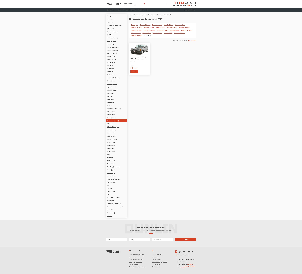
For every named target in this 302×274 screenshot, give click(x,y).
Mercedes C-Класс (180, 25)
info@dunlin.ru (190, 264)
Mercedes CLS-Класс (136, 27)
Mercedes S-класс (136, 33)
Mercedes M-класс (174, 30)
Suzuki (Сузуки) (111, 173)
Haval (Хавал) (111, 213)
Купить (134, 71)
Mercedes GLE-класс (136, 30)
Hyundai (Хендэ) (111, 87)
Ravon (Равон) (111, 145)
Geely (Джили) (111, 74)
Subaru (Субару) (111, 170)
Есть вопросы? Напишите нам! (136, 257)
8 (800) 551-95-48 (185, 251)
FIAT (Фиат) (110, 68)
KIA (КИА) (109, 105)
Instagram (183, 267)
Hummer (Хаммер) (112, 84)
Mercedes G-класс (160, 27)
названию (193, 40)
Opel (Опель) (110, 133)
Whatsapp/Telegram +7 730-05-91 (184, 5)
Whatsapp (186, 266)
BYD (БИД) (110, 35)
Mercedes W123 (168, 33)
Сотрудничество (156, 264)
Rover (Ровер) (111, 151)
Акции (134, 10)
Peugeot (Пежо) (111, 136)
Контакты (141, 10)
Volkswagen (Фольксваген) (114, 179)
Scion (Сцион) (110, 200)
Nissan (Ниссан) (111, 130)
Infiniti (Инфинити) (112, 90)
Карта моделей (111, 10)
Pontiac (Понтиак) (112, 139)
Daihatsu (109, 216)
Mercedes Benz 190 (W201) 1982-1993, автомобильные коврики (138, 58)
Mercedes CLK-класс (145, 25)
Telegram (192, 266)
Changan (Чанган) (111, 41)
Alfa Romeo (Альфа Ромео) (114, 25)
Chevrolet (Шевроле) (113, 47)
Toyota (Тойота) (111, 176)
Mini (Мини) (110, 124)
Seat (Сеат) (110, 157)
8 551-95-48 (186, 2)
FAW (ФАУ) (110, 65)
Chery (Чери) (110, 44)
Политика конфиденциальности (159, 262)
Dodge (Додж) (111, 62)
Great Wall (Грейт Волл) (113, 78)
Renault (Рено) (111, 148)
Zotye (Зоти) (110, 210)
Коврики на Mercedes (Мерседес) (150, 15)
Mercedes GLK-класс (149, 30)
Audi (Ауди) (110, 22)
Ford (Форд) (110, 71)
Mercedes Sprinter (157, 33)
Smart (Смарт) (111, 164)
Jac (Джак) (110, 96)
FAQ (147, 10)
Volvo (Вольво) (111, 182)
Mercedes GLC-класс (179, 33)
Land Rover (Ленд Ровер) (114, 108)
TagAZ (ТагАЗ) (111, 191)
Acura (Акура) (110, 19)
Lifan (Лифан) (111, 114)
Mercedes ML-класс (186, 30)
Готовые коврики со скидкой (115, 206)
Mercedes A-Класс (157, 25)
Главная (131, 15)
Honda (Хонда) (111, 81)
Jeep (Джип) (110, 102)
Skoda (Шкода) (111, 160)
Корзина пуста (190, 10)
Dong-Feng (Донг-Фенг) (113, 197)
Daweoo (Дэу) (111, 56)
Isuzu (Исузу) (110, 93)
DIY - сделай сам (156, 267)
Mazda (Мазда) (111, 117)
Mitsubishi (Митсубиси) (113, 127)
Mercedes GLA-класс (184, 27)
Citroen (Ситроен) (112, 53)
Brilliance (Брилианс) (112, 32)
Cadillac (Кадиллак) (112, 38)
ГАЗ (108, 185)
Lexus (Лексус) (111, 111)
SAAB (108, 154)
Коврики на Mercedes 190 (165, 15)
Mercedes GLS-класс (162, 30)
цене (189, 40)
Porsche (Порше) (111, 142)
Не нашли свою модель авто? (136, 254)
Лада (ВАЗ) (110, 188)
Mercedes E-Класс (149, 27)
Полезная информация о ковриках (137, 267)
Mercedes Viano (147, 33)
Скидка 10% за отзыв (157, 254)
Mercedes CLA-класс (136, 35)
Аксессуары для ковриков (114, 203)
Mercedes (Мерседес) (113, 121)
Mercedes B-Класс (168, 25)
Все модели (134, 25)
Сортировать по (177, 40)
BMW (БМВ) (110, 28)
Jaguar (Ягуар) (110, 99)
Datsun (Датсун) (111, 59)
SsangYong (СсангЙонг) (113, 167)
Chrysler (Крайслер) (112, 50)
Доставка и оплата (124, 10)
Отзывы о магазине (133, 264)
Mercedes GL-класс (172, 27)
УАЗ (108, 194)
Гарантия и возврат (156, 259)
